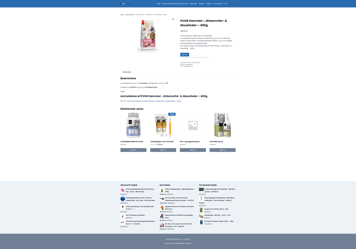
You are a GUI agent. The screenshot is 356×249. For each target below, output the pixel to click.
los (192, 66)
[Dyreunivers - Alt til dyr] (125, 4)
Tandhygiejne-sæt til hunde (161, 141)
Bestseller (193, 4)
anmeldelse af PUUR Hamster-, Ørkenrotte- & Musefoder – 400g (157, 101)
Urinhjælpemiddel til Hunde (131, 141)
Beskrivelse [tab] (127, 72)
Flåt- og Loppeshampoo (190, 141)
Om (226, 4)
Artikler (209, 4)
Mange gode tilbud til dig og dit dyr (175, 4)
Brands (201, 4)
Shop (158, 4)
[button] (173, 19)
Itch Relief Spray (216, 141)
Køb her (185, 55)
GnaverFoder (129, 14)
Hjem (122, 14)
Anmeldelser (218, 4)
